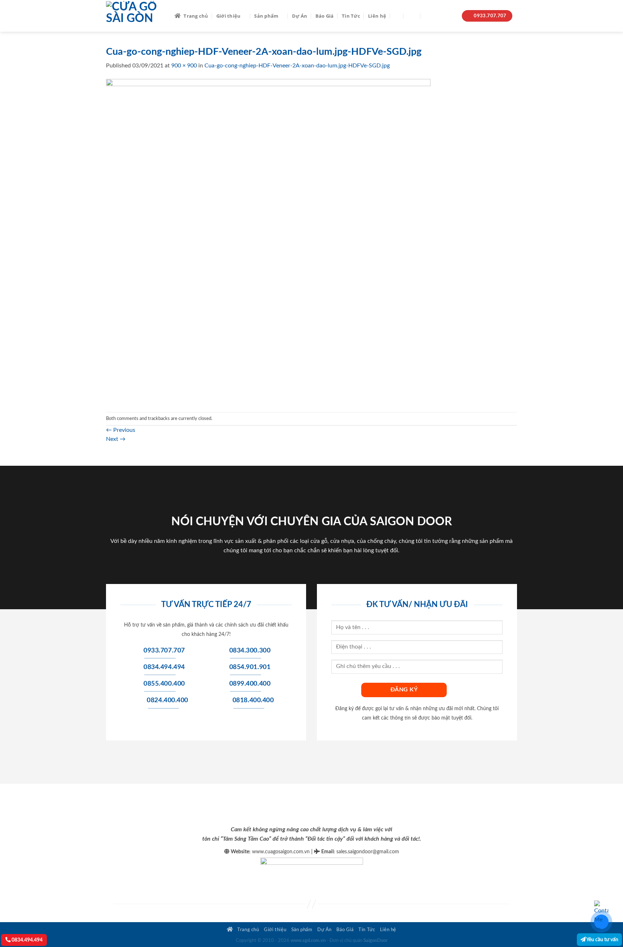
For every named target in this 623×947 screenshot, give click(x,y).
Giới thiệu (228, 16)
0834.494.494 (26, 940)
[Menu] (412, 16)
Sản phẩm (266, 16)
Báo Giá (324, 16)
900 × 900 (184, 65)
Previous (120, 430)
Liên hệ (377, 16)
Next (115, 439)
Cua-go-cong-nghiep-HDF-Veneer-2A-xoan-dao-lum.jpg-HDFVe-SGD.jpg (297, 65)
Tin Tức (351, 16)
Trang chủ (196, 16)
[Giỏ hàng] (428, 16)
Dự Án (299, 16)
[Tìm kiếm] (396, 16)
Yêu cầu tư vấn (602, 939)
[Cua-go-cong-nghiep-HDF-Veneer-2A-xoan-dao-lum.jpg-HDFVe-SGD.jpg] (268, 241)
